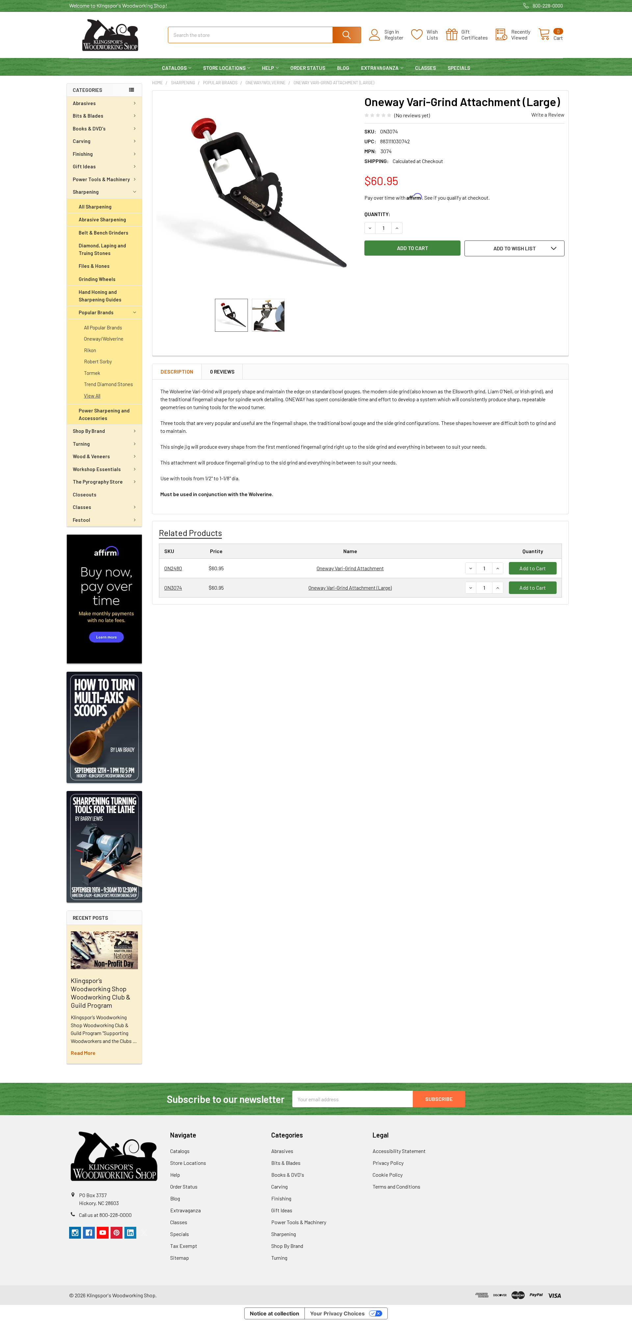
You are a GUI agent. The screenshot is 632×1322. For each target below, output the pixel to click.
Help (268, 68)
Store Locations (224, 68)
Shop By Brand (89, 431)
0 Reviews (222, 372)
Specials (459, 68)
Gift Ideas (84, 166)
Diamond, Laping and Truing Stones (102, 249)
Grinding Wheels (97, 279)
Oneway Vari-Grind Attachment (350, 568)
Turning (81, 444)
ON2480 (173, 568)
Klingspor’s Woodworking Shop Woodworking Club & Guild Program (100, 992)
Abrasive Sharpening (102, 219)
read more (83, 1053)
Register (393, 38)
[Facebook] (89, 1233)
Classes (425, 68)
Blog (343, 68)
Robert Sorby (98, 361)
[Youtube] (103, 1233)
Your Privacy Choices (337, 1313)
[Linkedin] (130, 1233)
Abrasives (84, 103)
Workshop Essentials (97, 469)
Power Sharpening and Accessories (104, 414)
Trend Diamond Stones (108, 384)
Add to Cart (532, 568)
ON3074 (173, 587)
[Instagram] (75, 1233)
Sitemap (179, 1257)
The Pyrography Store (98, 482)
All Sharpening (95, 207)
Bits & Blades (88, 116)
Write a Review (548, 114)
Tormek (92, 373)
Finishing (83, 154)
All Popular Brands (103, 327)
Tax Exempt (183, 1246)
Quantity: (377, 214)
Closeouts (84, 494)
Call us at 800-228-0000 (105, 1215)
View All (92, 396)
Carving (82, 141)
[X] (144, 1233)
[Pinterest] (116, 1233)
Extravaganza (380, 68)
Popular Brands (96, 312)
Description (177, 372)
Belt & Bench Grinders (103, 233)
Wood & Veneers (91, 456)
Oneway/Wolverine (103, 339)
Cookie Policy (388, 1174)
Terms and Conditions (396, 1186)
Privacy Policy (388, 1163)
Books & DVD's (89, 128)
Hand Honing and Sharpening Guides (100, 295)
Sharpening (86, 192)
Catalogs (174, 68)
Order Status (307, 68)
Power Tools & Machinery (101, 179)
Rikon (90, 350)
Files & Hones (94, 266)
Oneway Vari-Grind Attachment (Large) (350, 587)
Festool (81, 520)
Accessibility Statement (399, 1151)
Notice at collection (274, 1313)
